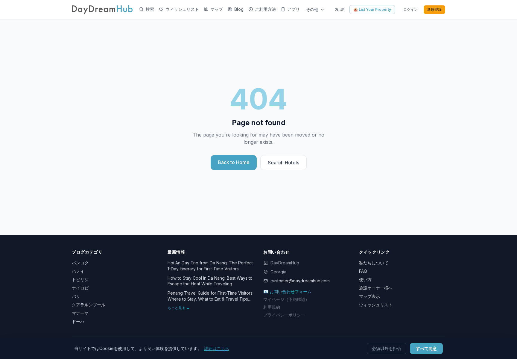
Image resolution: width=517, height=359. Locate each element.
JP (342, 9)
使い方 (365, 279)
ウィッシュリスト (376, 304)
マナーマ (80, 313)
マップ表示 (369, 296)
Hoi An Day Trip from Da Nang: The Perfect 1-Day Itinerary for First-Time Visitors (210, 265)
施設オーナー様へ (376, 287)
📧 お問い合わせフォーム (287, 291)
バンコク (80, 262)
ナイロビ (80, 287)
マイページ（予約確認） (286, 299)
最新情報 (176, 252)
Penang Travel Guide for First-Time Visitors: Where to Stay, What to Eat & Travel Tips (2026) (210, 296)
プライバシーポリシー (284, 314)
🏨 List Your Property (372, 9)
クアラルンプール (88, 304)
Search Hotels (283, 163)
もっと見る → (179, 307)
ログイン (410, 9)
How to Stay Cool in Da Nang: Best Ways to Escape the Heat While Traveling (210, 280)
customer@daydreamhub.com (300, 280)
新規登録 (434, 9)
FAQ (363, 271)
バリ (76, 296)
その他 (312, 9)
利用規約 (271, 307)
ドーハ (78, 321)
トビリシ (80, 279)
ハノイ (78, 271)
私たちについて (373, 262)
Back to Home (234, 162)
